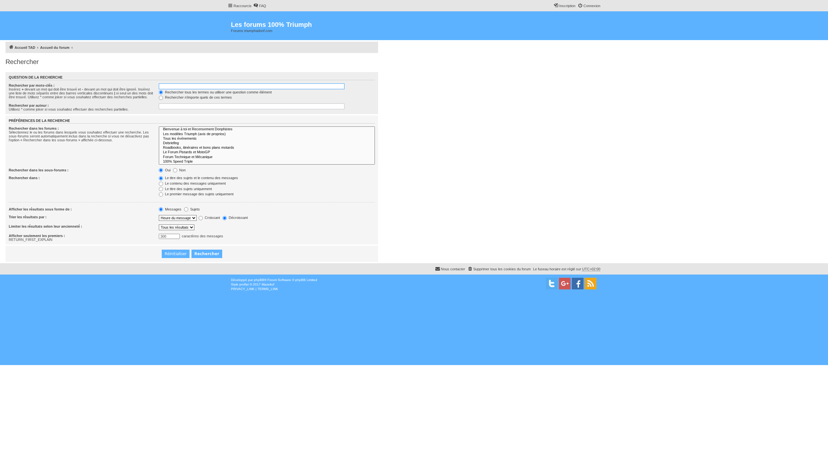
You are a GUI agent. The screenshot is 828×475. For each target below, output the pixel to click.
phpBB (259, 280)
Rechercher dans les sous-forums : (39, 170)
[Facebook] (577, 283)
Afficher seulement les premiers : (37, 236)
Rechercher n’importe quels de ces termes (198, 97)
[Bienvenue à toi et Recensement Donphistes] (266, 129)
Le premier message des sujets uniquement (199, 194)
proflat (244, 284)
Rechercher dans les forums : (34, 128)
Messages (172, 209)
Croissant (212, 218)
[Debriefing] (266, 143)
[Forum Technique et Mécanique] (266, 157)
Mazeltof (268, 284)
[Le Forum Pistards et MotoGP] (266, 152)
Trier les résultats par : (28, 217)
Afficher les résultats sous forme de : (40, 209)
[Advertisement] (515, 338)
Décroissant (238, 218)
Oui (167, 170)
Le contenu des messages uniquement (195, 183)
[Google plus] (565, 283)
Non (182, 170)
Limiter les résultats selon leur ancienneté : (45, 226)
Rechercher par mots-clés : (32, 85)
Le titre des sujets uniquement (188, 189)
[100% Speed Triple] (266, 161)
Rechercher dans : (24, 178)
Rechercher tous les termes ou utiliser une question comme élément (218, 92)
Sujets (194, 209)
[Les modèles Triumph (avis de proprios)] (266, 134)
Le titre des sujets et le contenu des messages (201, 178)
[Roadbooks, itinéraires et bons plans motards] (266, 148)
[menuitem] (259, 6)
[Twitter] (552, 283)
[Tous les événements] (266, 138)
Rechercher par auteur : (29, 105)
